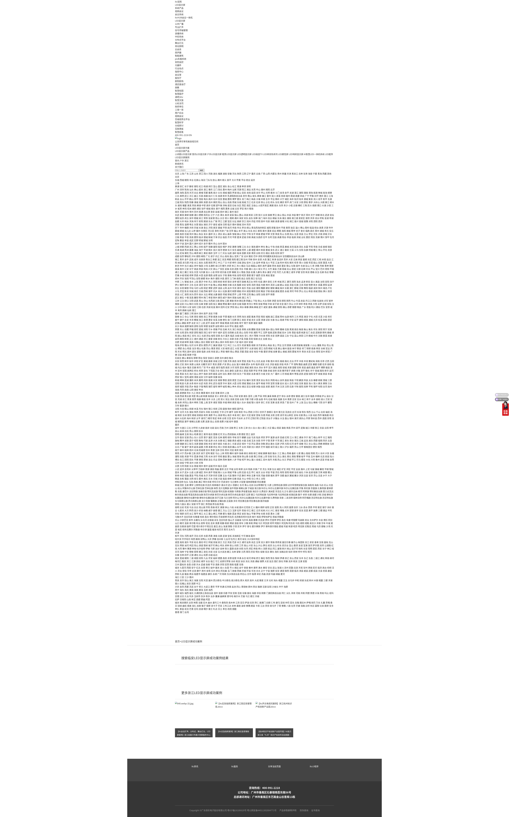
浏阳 (206, 329)
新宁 (215, 332)
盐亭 (258, 262)
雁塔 (201, 380)
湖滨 (315, 288)
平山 (253, 361)
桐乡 (210, 249)
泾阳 (177, 383)
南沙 (215, 192)
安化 (194, 335)
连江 (206, 316)
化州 (215, 199)
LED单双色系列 (270, 154)
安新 (299, 367)
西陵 (314, 300)
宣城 (251, 342)
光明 (268, 192)
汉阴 (287, 386)
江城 (177, 202)
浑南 (208, 411)
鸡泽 (286, 364)
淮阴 (307, 218)
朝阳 (187, 180)
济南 (177, 224)
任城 (187, 234)
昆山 (217, 218)
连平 (320, 199)
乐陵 (249, 237)
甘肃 (305, 173)
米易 (324, 259)
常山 (320, 249)
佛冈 (215, 202)
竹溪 (298, 300)
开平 (187, 199)
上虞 (249, 249)
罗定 (242, 208)
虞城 (277, 291)
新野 (234, 291)
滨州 (244, 224)
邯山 (229, 364)
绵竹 (234, 262)
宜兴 (260, 214)
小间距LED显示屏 (183, 154)
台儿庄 (188, 230)
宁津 (215, 237)
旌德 (189, 354)
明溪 (301, 316)
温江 (219, 259)
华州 (225, 383)
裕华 (191, 361)
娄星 (210, 338)
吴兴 (215, 249)
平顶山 (192, 278)
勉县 (196, 386)
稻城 (187, 275)
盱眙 (322, 218)
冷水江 (226, 338)
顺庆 (260, 265)
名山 (289, 268)
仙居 (229, 253)
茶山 (263, 202)
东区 (239, 205)
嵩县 (317, 281)
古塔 (277, 415)
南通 (201, 211)
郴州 (222, 326)
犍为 (224, 265)
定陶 (177, 240)
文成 (320, 246)
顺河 (239, 281)
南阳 (238, 278)
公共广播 (179, 23)
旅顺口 (270, 411)
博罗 (234, 199)
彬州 (196, 383)
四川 (206, 173)
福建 (220, 173)
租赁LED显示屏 (229, 154)
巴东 (323, 307)
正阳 (249, 294)
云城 (232, 208)
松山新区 (289, 415)
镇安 (196, 389)
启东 (251, 218)
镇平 (210, 291)
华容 (270, 303)
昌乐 (312, 230)
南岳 (296, 329)
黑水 (264, 272)
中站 (191, 288)
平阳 (311, 246)
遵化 (177, 364)
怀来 (260, 370)
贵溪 (189, 399)
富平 (258, 383)
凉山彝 (301, 256)
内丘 (180, 367)
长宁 (187, 186)
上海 (182, 173)
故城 (320, 373)
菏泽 (249, 224)
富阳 (215, 246)
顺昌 (306, 319)
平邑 (187, 237)
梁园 (249, 291)
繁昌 (249, 345)
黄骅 (229, 373)
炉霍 (298, 272)
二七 (182, 281)
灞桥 (191, 380)
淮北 (203, 342)
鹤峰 (184, 310)
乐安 (268, 402)
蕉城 (222, 322)
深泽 (239, 361)
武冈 (225, 332)
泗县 (246, 351)
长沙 (177, 326)
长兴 (229, 249)
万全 (217, 370)
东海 (279, 218)
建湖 (206, 221)
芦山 (313, 268)
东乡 (244, 402)
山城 (277, 284)
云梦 (320, 303)
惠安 (210, 319)
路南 (282, 361)
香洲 (272, 192)
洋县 (187, 386)
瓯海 (296, 246)
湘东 (245, 396)
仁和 (319, 259)
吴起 (296, 383)
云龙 (265, 214)
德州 (234, 224)
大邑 (264, 259)
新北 (322, 214)
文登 (272, 234)
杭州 (177, 243)
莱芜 (215, 227)
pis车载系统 (180, 58)
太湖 (251, 348)
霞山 (250, 195)
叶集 (261, 351)
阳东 (182, 202)
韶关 (201, 189)
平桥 (296, 291)
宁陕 (296, 386)
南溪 (177, 268)
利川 (313, 307)
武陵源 (318, 332)
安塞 (277, 383)
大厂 (272, 373)
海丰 (291, 199)
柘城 (272, 291)
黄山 (217, 342)
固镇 (289, 345)
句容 (268, 221)
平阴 (225, 227)
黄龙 (320, 383)
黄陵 (325, 383)
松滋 (213, 307)
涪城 (239, 262)
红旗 (296, 284)
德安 (293, 396)
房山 (215, 180)
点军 (326, 300)
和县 (189, 348)
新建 (205, 396)
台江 (182, 316)
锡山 (236, 214)
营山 (288, 265)
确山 (253, 294)
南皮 (206, 373)
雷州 (269, 195)
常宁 (325, 329)
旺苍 (296, 262)
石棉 (303, 268)
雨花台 (207, 214)
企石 (268, 202)
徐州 (187, 211)
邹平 (327, 237)
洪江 (206, 338)
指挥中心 (179, 71)
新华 (187, 284)
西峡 (206, 291)
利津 (222, 230)
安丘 (331, 230)
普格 (229, 275)
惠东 (239, 199)
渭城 (325, 380)
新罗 (189, 322)
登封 (229, 281)
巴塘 (177, 275)
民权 (258, 291)
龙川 (315, 199)
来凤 (180, 310)
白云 (196, 192)
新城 (177, 380)
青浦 (239, 186)
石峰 (225, 329)
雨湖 (258, 329)
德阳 (198, 256)
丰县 (289, 214)
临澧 (298, 332)
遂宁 (212, 256)
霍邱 (266, 351)
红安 (227, 307)
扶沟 (191, 294)
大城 (263, 373)
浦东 (225, 186)
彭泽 (307, 396)
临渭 (220, 383)
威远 (191, 265)
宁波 (182, 243)
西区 (244, 205)
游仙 (244, 262)
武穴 (261, 307)
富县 (306, 383)
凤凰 (246, 338)
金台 (263, 380)
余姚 (277, 246)
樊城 (225, 303)
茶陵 (244, 329)
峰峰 (243, 364)
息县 (177, 294)
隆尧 (189, 367)
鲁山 (215, 284)
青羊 (182, 259)
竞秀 (237, 367)
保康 (244, 303)
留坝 (215, 386)
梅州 (229, 189)
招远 (274, 230)
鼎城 (279, 332)
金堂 (260, 259)
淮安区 (302, 218)
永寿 (191, 383)
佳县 (263, 386)
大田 (315, 316)
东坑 (277, 202)
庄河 (294, 411)
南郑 (177, 386)
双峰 (215, 338)
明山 (225, 415)
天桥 (191, 227)
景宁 (282, 253)
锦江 (177, 259)
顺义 (224, 180)
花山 (329, 345)
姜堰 (282, 221)
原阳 (325, 284)
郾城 (296, 288)
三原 (330, 380)
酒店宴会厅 (180, 84)
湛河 (201, 284)
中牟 (206, 281)
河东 (315, 234)
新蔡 (272, 294)
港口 (319, 205)
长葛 (287, 288)
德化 (225, 319)
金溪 (277, 402)
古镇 (295, 205)
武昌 (196, 300)
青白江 (209, 259)
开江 (265, 268)
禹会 (270, 345)
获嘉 (320, 284)
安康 (215, 377)
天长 (180, 351)
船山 (315, 262)
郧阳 (284, 300)
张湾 (279, 300)
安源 (241, 396)
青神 (326, 265)
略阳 (206, 386)
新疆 (284, 173)
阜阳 (227, 342)
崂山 (249, 227)
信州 (291, 402)
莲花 (250, 396)
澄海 (311, 192)
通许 (265, 281)
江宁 (212, 214)
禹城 (253, 237)
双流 (224, 259)
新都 (215, 259)
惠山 (241, 214)
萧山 (196, 246)
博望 (180, 348)
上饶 (227, 392)
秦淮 (182, 214)
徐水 (256, 367)
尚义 (241, 370)
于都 (251, 399)
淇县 (291, 284)
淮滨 (330, 291)
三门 (220, 253)
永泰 (220, 316)
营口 (210, 408)
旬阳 (320, 386)
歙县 (289, 348)
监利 (194, 307)
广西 (263, 173)
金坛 (332, 214)
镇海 (253, 246)
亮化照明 (179, 46)
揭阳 (268, 189)
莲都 (244, 253)
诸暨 (253, 249)
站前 (315, 415)
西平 (234, 294)
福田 (229, 192)
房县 (303, 300)
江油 (277, 262)
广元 (208, 256)
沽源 (236, 370)
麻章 (259, 195)
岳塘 (263, 329)
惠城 (225, 199)
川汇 (182, 294)
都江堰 (239, 259)
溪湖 (220, 415)
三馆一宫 (179, 109)
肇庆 (210, 189)
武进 (327, 214)
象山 (268, 246)
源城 (306, 199)
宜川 (315, 383)
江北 (244, 246)
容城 (285, 367)
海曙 (239, 246)
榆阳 (225, 386)
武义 (277, 249)
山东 (196, 173)
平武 (272, 262)
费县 (182, 237)
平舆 (244, 294)
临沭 (201, 237)
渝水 (329, 396)
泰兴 (296, 221)
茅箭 (274, 300)
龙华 (258, 192)
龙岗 (249, 192)
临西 (223, 367)
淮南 (191, 342)
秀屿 (282, 316)
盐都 (177, 221)
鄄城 (206, 240)
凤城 (268, 415)
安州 (249, 262)
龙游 (330, 249)
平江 (260, 332)
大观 (237, 348)
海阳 (284, 230)
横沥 (282, 202)
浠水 (242, 307)
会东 (220, 275)
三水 (177, 195)
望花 (189, 415)
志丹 (291, 383)
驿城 (229, 294)
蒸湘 (291, 329)
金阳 (239, 275)
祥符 (255, 281)
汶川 (238, 272)
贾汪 (275, 214)
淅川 (220, 291)
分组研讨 (179, 125)
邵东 (187, 332)
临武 (232, 335)
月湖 (180, 399)
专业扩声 (179, 27)
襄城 (277, 288)
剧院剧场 (179, 81)
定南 (237, 399)
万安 (328, 399)
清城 (196, 202)
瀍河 (289, 281)
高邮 (239, 221)
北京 (177, 173)
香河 (258, 373)
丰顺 (263, 199)
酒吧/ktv (179, 97)
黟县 (299, 348)
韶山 (272, 329)
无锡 (182, 211)
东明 (210, 240)
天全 (308, 268)
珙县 (201, 268)
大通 (294, 345)
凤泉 (306, 284)
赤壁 (289, 307)
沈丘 (206, 294)
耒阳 (320, 329)
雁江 (187, 272)
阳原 (251, 370)
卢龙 (224, 364)
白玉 (317, 272)
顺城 (194, 415)
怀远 (279, 345)
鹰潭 (203, 392)
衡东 (311, 329)
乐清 (177, 249)
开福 (191, 329)
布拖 (234, 275)
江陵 (199, 307)
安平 (315, 373)
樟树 (229, 402)
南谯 (313, 348)
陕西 (239, 173)
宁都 (246, 399)
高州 (210, 199)
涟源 (232, 338)
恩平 (196, 199)
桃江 (189, 335)
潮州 (263, 189)
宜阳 (327, 281)
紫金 (311, 199)
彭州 (245, 259)
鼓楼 (191, 214)
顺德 (330, 192)
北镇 (301, 415)
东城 (177, 180)
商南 (187, 389)
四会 (302, 195)
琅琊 (308, 348)
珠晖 (277, 329)
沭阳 (311, 221)
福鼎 (260, 322)
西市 (320, 415)
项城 (225, 294)
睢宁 (298, 214)
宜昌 (191, 297)
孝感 (210, 297)
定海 (182, 253)
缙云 (268, 253)
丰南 (301, 361)
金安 (251, 351)
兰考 (275, 281)
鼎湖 (293, 195)
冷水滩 (262, 335)
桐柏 (239, 291)
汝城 (237, 335)
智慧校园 (179, 90)
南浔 (220, 249)
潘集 (319, 345)
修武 (206, 288)
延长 (282, 383)
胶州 (278, 227)
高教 (177, 87)
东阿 (270, 237)
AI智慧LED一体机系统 (314, 154)
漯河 (227, 278)
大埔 (258, 199)
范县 (249, 288)
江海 (331, 195)
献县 (215, 373)
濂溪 (269, 396)
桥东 (196, 370)
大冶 (264, 300)
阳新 (269, 300)
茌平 (265, 237)
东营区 (204, 230)
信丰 (208, 399)
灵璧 (242, 351)
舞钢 (225, 284)
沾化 (303, 237)
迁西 (327, 361)
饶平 (203, 208)
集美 (253, 316)
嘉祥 (210, 234)
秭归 (191, 303)
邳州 (308, 214)
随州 (229, 297)
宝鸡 (187, 377)
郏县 (220, 284)
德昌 (210, 275)
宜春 (217, 392)
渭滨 (258, 380)
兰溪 (291, 249)
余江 (184, 399)
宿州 (232, 342)
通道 (201, 338)
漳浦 (263, 319)
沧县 (177, 373)
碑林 (182, 380)
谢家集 (306, 345)
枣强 (296, 373)
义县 (310, 415)
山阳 (201, 288)
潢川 (325, 291)
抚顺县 (200, 415)
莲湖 (187, 380)
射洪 (177, 265)
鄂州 (201, 297)
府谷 (239, 386)
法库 (236, 411)
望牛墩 (219, 205)
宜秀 (242, 348)
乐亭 (322, 361)
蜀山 (187, 345)
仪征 (234, 221)
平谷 (243, 180)
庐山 (324, 396)
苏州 (196, 211)
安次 (239, 373)
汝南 (263, 294)
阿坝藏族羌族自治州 (272, 256)
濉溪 (213, 348)
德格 (312, 272)
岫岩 (328, 411)
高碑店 (190, 370)
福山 (236, 230)
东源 (330, 199)
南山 (239, 192)
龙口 (255, 230)
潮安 (199, 208)
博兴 (322, 237)
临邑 (225, 237)
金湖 (326, 218)
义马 (177, 291)
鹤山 (191, 199)
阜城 (330, 373)
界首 (223, 351)
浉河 (291, 291)
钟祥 (301, 303)
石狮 (234, 319)
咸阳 (191, 377)
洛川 (311, 383)
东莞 (253, 189)
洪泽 (312, 218)
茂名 (220, 189)
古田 (232, 322)
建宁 (182, 319)
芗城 (249, 319)
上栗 (255, 396)
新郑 (225, 281)
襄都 (315, 364)
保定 (205, 357)
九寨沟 (259, 272)
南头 (276, 205)
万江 (249, 202)
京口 (244, 221)
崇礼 (222, 370)
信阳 (248, 278)
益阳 (217, 326)
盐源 (206, 275)
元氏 (258, 361)
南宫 (227, 367)
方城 (201, 291)
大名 (267, 364)
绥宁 (210, 332)
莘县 (289, 237)
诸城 (322, 230)
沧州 (222, 357)
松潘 (253, 272)
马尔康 (202, 272)
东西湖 (211, 300)
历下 (177, 227)
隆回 (201, 332)
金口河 (218, 265)
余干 (325, 402)
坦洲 (189, 208)
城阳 (269, 227)
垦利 (217, 230)
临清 (294, 237)
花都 (206, 192)
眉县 (287, 380)
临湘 (270, 332)
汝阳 (322, 281)
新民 (241, 411)
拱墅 (182, 246)
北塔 (182, 332)
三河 (282, 373)
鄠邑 (225, 380)
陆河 (296, 199)
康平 (231, 411)
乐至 (196, 272)
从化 (220, 192)
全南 (242, 399)
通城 (275, 307)
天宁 (313, 214)
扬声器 (178, 52)
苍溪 (311, 262)
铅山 (311, 402)
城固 (182, 386)
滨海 (191, 221)
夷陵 (177, 303)
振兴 (244, 415)
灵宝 (182, 291)
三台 (253, 262)
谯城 (285, 351)
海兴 (191, 373)
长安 (296, 202)
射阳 (201, 221)
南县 (184, 335)
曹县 (182, 240)
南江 (182, 272)
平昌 (332, 268)
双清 (330, 329)
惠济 (201, 281)
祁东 (315, 329)
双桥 (275, 370)
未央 (196, 380)
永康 (306, 249)
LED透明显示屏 (244, 154)
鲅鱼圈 (325, 415)
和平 (325, 199)
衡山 (306, 329)
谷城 (239, 303)
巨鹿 (194, 367)
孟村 (220, 373)
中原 (177, 281)
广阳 (244, 373)
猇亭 (331, 300)
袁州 (191, 402)
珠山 (231, 396)
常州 (191, 211)
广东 (187, 173)
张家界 (211, 326)
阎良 (206, 380)
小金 (212, 272)
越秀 (177, 192)
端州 (288, 195)
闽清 (215, 316)
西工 (284, 281)
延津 (330, 284)
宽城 (317, 370)
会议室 (178, 74)
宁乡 (210, 329)
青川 (301, 262)
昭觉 (244, 275)
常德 (206, 326)
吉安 (212, 392)
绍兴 (201, 243)
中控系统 (179, 36)
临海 (239, 253)
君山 (241, 332)
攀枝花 (188, 256)
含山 (184, 348)
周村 (307, 227)
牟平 (241, 230)
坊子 (298, 230)
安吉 (234, 249)
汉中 (206, 377)
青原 (289, 399)
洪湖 (208, 307)
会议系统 (179, 14)
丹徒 (253, 221)
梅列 (291, 316)
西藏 (324, 173)
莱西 (288, 227)
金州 (276, 411)
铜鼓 (220, 402)
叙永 (201, 262)
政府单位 (179, 106)
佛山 (196, 189)
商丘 (243, 278)
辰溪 (325, 335)
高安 (234, 402)
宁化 (311, 316)
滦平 (303, 370)
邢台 (200, 357)
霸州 (277, 373)
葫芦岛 (240, 408)
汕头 (191, 189)
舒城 (270, 351)
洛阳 (187, 278)
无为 (239, 345)
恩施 (234, 297)
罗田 (232, 307)
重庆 (253, 173)
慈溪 (282, 246)
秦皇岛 (190, 357)
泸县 (191, 262)
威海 (220, 224)
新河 (199, 367)
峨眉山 (254, 265)
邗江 (220, 221)
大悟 (315, 303)
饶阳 (311, 373)
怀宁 (246, 348)
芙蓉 (177, 329)
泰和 (318, 399)
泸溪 (241, 338)
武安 (310, 364)
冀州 (291, 373)
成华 (196, 259)
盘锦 (225, 408)
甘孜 (303, 272)
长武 (201, 383)
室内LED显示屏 (199, 154)
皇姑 (191, 411)
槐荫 (187, 227)
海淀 (203, 180)
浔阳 (264, 396)
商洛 (220, 377)
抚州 (222, 392)
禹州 (282, 288)
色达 (326, 272)
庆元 (263, 253)
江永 (287, 335)
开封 (182, 278)
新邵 (191, 332)
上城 (177, 246)
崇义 (223, 399)
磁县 (277, 364)
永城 (287, 291)
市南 (234, 227)
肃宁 (201, 373)
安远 (227, 399)
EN (190, 135)
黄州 (218, 307)
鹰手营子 (286, 370)
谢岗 (180, 205)
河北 (234, 173)
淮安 (212, 211)
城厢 (268, 316)
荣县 (300, 259)
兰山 (306, 234)
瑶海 (177, 345)
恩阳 (327, 268)
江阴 (255, 214)
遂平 (268, 294)
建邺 (187, 214)
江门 (215, 189)
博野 (323, 367)
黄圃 (271, 205)
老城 (279, 281)
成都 (177, 256)
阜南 (213, 351)
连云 (270, 218)
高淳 (227, 214)
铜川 (182, 377)
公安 (189, 307)
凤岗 (194, 205)
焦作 (212, 278)
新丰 (225, 195)
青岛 (182, 224)
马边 (248, 265)
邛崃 (250, 259)
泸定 (274, 272)
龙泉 (249, 253)
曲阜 (229, 234)
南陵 (253, 345)
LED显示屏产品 (182, 151)
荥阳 (215, 281)
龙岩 (210, 313)
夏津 (239, 237)
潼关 (229, 383)
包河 (191, 345)
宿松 (256, 348)
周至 (234, 380)
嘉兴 (191, 243)
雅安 (251, 256)
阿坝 (217, 272)
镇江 (227, 211)
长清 (201, 227)
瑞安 (330, 246)
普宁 (218, 208)
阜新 (215, 408)
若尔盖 (223, 272)
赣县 (203, 399)
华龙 (234, 288)
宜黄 (272, 402)
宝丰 (206, 284)
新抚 (180, 415)
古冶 (291, 361)
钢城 (220, 227)
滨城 (298, 237)
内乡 (215, 291)
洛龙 (298, 281)
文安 (268, 373)
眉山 (232, 256)
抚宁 (210, 364)
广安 (241, 256)
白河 (325, 386)
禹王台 (250, 281)
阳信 (313, 237)
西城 (182, 180)
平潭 (225, 316)
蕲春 (246, 307)
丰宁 (312, 370)
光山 (306, 291)
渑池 (325, 288)
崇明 (249, 186)
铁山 (260, 300)
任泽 (324, 364)
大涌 (324, 205)
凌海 (296, 415)
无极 (249, 361)
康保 (232, 370)
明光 (184, 351)
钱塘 (210, 246)
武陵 (275, 332)
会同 (177, 338)
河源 (239, 189)
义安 (223, 348)
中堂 (203, 205)
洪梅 (225, 205)
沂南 (320, 234)
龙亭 (234, 281)
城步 (220, 332)
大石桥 (183, 418)
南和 (329, 364)
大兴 (234, 180)
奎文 (303, 230)
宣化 (206, 370)
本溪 (196, 408)
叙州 (182, 268)
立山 (313, 411)
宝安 (244, 192)
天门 (249, 297)
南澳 (315, 192)
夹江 (234, 265)
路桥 (210, 253)
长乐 (234, 316)
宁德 (215, 313)
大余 (213, 399)
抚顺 (191, 408)
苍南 (315, 246)
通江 (177, 272)
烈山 (208, 348)
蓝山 (296, 335)
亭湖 (331, 218)
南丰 (258, 402)
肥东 (201, 345)
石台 (313, 351)
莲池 (242, 367)
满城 (246, 367)
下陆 (255, 300)
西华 (196, 294)
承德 (217, 357)
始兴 (210, 195)
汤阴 (253, 284)
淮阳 (187, 294)
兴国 (256, 399)
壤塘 (234, 272)
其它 (187, 160)
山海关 (197, 364)
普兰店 (281, 411)
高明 (182, 195)
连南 (229, 202)
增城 (225, 192)
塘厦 (184, 205)
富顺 (305, 259)
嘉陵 (269, 265)
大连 (182, 408)
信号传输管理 (181, 30)
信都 (320, 364)
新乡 (208, 278)
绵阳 (203, 256)
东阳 (301, 249)
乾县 (182, 383)
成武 (191, 240)
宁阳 (249, 234)
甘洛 (263, 275)
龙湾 (291, 246)
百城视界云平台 (182, 119)
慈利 (324, 332)
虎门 (291, 202)
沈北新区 (214, 411)
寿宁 (241, 322)
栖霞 (201, 214)
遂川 (323, 399)
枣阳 (255, 303)
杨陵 (320, 380)
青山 (201, 300)
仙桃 (239, 297)
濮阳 (217, 278)
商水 (201, 294)
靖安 (215, 402)
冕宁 (253, 275)
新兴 (246, 208)
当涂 (194, 348)
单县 (187, 240)
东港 (287, 234)
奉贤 (244, 186)
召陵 (301, 288)
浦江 (282, 249)
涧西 (294, 281)
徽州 (285, 348)
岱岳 (244, 234)
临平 (206, 246)
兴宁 (282, 199)
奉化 (263, 246)
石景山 (197, 180)
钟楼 (317, 214)
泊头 (225, 373)
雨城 (284, 268)
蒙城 (294, 351)
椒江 (201, 253)
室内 (177, 160)
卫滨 (301, 284)
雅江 (288, 272)
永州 (227, 326)
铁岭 (229, 408)
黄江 (327, 202)
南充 (227, 256)
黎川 (253, 402)
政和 (325, 319)
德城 (206, 237)
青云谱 (188, 396)
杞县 (260, 281)
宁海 (272, 246)
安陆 (329, 303)
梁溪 (232, 214)
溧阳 (177, 218)
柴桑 (274, 396)
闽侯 (201, 316)
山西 (268, 173)
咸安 (266, 307)
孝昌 (310, 303)
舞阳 (306, 288)
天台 (225, 253)
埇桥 (227, 351)
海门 (260, 218)
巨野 (196, 240)
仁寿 (312, 265)
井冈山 (185, 402)
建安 (268, 288)
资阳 (260, 256)
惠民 (308, 237)
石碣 (213, 205)
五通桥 (211, 265)
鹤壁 (203, 278)
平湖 (206, 249)
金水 (191, 281)
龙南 (232, 399)
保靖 (255, 338)
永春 (220, 319)
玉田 (332, 361)
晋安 (196, 316)
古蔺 (206, 262)
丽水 (225, 243)
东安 (272, 335)
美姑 (268, 275)
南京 (177, 211)
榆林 (210, 377)
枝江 (215, 303)
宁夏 (315, 173)
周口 (253, 278)
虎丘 (187, 218)
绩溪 (184, 354)
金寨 (275, 351)
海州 (265, 218)
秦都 (315, 380)
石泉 (291, 386)
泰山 (239, 234)
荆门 (206, 297)
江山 (177, 253)
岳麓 (187, 329)
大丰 (182, 221)
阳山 (220, 202)
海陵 (272, 221)
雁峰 (282, 329)
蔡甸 (222, 300)
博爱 (210, 288)
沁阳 (225, 288)
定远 (328, 348)
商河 (229, 227)
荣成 (277, 234)
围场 (322, 370)
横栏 (300, 205)
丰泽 (191, 319)
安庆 (212, 342)
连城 (212, 322)
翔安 (263, 316)
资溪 (282, 402)
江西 (244, 173)
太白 (311, 380)
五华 (268, 199)
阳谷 (284, 237)
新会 (177, 199)
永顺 (265, 338)
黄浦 (177, 186)
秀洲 (187, 249)
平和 (287, 319)
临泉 (203, 351)
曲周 (305, 364)
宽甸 (258, 415)
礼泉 (187, 383)
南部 (279, 265)
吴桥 (210, 373)
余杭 (201, 246)
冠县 (275, 237)
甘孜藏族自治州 (290, 256)
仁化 (215, 195)
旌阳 (210, 262)
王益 (239, 380)
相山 (199, 348)
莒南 (191, 237)
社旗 (225, 291)
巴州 (322, 268)
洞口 (206, 332)
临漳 (258, 364)
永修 (288, 396)
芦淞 (220, 329)
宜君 (253, 380)
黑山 (305, 415)
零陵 (256, 335)
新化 (220, 338)
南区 (249, 205)
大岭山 (316, 202)
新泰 (258, 234)
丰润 (306, 361)
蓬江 (326, 195)
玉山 (306, 402)
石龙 (253, 202)
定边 (249, 386)
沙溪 (329, 205)
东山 (277, 319)
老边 (331, 415)
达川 (255, 268)
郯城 (325, 234)
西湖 (187, 246)
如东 (246, 218)
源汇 (291, 288)
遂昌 (272, 253)
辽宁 (249, 173)
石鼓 (287, 329)
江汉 (182, 300)
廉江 (264, 195)
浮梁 (236, 396)
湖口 (303, 396)
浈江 (191, 195)
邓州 (244, 291)
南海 (325, 192)
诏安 (268, 319)
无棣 (317, 237)
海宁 (201, 249)
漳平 (217, 322)
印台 (244, 380)
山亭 (193, 230)
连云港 (207, 211)
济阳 (210, 227)
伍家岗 (320, 300)
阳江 (244, 189)
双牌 (277, 335)
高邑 (234, 361)
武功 (215, 383)
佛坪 (220, 386)
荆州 (215, 297)
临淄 (312, 227)
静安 (191, 186)
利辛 (299, 351)
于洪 (222, 411)
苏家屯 (202, 411)
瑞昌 (312, 396)
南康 (199, 399)
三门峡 (233, 278)
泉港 (206, 319)
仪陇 (293, 265)
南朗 (314, 205)
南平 (206, 313)
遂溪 (278, 195)
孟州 (229, 288)
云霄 (258, 319)
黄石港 (242, 300)
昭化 (287, 262)
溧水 (222, 214)
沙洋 (296, 303)
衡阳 (191, 326)
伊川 (177, 284)
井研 (229, 265)
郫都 (229, 259)
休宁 (294, 348)
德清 (225, 249)
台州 (220, 243)
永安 (187, 319)
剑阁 (306, 262)
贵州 (279, 173)
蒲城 (249, 383)
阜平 (266, 367)
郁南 (251, 208)
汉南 (217, 300)
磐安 (287, 249)
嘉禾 (227, 335)
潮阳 (301, 192)
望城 (201, 329)
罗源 (210, 316)
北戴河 (204, 364)
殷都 (239, 284)
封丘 (177, 288)
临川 (239, 402)
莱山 (245, 230)
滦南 (317, 361)
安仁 (246, 335)
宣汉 (260, 268)
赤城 (270, 370)
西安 (177, 377)
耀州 (249, 380)
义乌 (296, 249)
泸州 (193, 256)
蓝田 (229, 380)
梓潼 (263, 262)
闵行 (210, 186)
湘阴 (255, 332)
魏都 (263, 288)
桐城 (270, 348)
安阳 (198, 278)
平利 (311, 386)
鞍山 (187, 408)
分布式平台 (180, 39)
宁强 (201, 386)
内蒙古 (273, 173)
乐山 (222, 256)
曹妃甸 (312, 361)
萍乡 (189, 392)
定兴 (270, 367)
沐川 (238, 265)
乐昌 (201, 195)
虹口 (201, 186)
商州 (330, 386)
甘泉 (301, 383)
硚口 (187, 300)
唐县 (275, 367)
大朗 (322, 202)
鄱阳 (330, 402)
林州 (268, 284)
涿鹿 (265, 370)
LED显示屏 (180, 4)
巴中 (255, 256)
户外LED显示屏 (214, 154)
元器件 (178, 65)
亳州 (241, 342)
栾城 (215, 361)
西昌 (196, 275)
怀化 (232, 326)
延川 (287, 383)
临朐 (307, 230)
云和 (258, 253)
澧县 (294, 332)
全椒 (323, 348)
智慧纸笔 (179, 131)
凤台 (324, 345)
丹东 (201, 408)
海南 (310, 173)
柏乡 (184, 367)
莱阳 (260, 230)
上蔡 (239, 294)
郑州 (177, 278)
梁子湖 (276, 303)
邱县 (281, 364)
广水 (304, 307)
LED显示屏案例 (182, 157)
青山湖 (199, 396)
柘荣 (251, 322)
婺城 (268, 249)
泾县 (180, 354)
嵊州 (258, 249)
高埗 (208, 205)
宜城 (260, 303)
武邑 (301, 373)
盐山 (196, 373)
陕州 (320, 288)
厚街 (306, 202)
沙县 (325, 316)
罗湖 (234, 192)
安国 (184, 370)
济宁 (210, 224)
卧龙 (187, 291)
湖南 (225, 173)
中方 (315, 335)
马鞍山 (197, 342)
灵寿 (229, 361)
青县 (182, 373)
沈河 (182, 411)
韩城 (263, 383)
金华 (206, 243)
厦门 (182, 313)
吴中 (191, 218)
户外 (182, 160)
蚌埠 (187, 342)
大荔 (234, 383)
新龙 (307, 272)
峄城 (182, 230)
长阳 (196, 303)
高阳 (280, 367)
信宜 (220, 199)
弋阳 (320, 402)
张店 (293, 227)
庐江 (210, 345)
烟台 (201, 224)
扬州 (222, 211)
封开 (316, 195)
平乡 (208, 367)
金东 (272, 249)
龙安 (244, 284)
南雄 (206, 195)
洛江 (201, 319)
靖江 (291, 221)
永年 (253, 364)
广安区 (221, 268)
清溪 (189, 205)
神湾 (184, 208)
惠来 (227, 208)
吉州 (285, 399)
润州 (249, 221)
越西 (258, 275)
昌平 (229, 180)
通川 (251, 268)
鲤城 (196, 319)
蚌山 (265, 345)
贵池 (304, 351)
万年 (177, 405)
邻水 (241, 268)
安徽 (229, 173)
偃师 (182, 284)
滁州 (222, 342)
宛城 (191, 291)
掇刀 (286, 303)
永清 (253, 373)
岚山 (291, 234)
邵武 (330, 319)
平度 (283, 227)
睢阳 (253, 291)
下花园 (211, 370)
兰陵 (177, 237)
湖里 (249, 316)
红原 (229, 272)
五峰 (201, 303)
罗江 (215, 262)
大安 (290, 259)
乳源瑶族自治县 (234, 195)
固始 (320, 291)
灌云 (284, 218)
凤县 (306, 380)
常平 (287, 202)
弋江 (225, 345)
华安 (291, 319)
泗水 (220, 234)
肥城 (263, 234)
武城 (244, 237)
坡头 (254, 195)
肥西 (206, 345)
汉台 (330, 383)
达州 (246, 256)
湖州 (196, 243)
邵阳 (196, 326)
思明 (239, 316)
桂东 (242, 335)
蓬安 (284, 265)
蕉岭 (277, 199)
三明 (191, 313)
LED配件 (329, 154)
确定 (201, 170)
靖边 (244, 386)
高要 (297, 195)
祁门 (304, 348)
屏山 (215, 268)
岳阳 (201, 326)
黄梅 (251, 307)
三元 (296, 316)
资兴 (251, 335)
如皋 (255, 218)
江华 (306, 335)
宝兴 (317, 268)
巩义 (210, 281)
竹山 (293, 300)
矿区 (201, 361)
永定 (193, 322)
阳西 (187, 202)
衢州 (210, 243)
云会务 (178, 49)
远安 (182, 303)
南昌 (177, 392)
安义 (217, 396)
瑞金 (275, 399)
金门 (229, 319)
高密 (177, 234)
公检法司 (179, 103)
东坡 (303, 265)
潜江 (244, 297)
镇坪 (315, 386)
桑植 (329, 332)
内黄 (263, 284)
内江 (217, 256)
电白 (206, 199)
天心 (182, 329)
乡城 (182, 275)
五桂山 (254, 205)
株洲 (182, 326)
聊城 (239, 224)
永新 (180, 402)
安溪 (215, 319)
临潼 (210, 380)
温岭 (234, 253)
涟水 (317, 218)
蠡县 (313, 367)
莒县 (301, 234)
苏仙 (208, 335)
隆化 (307, 370)
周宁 (246, 322)
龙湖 (291, 192)
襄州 (229, 303)
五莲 (296, 234)
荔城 (277, 316)
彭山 (307, 265)
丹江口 (308, 300)
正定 (220, 361)
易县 (304, 367)
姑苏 (182, 218)
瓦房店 (288, 411)
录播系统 (179, 33)
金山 (229, 186)
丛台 (234, 364)
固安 (249, 373)
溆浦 (330, 335)
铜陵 (208, 342)
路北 (287, 361)
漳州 (201, 313)
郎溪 (328, 351)
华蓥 (246, 268)
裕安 (256, 351)
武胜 (236, 268)
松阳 (277, 253)
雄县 (328, 367)
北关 (234, 284)
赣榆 (275, 218)
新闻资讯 (179, 163)
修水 (284, 396)
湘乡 (268, 329)
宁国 (194, 354)
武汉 (177, 297)
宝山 (215, 186)
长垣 (182, 288)
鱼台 (201, 234)
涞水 (261, 367)
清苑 (251, 367)
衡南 (301, 329)
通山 (285, 307)
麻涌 (199, 205)
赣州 (208, 392)
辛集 (268, 361)
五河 (284, 345)
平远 (272, 199)
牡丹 (332, 237)
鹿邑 (220, 294)
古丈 (260, 338)
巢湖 (215, 345)
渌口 (234, 329)
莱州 (264, 230)
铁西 (196, 411)
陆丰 (301, 199)
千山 (318, 411)
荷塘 (215, 329)
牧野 (311, 284)
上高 (206, 402)
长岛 (250, 230)
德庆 (321, 195)
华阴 (268, 383)
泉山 (279, 214)
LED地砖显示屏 (296, 154)
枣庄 (191, 224)
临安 (220, 246)
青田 (253, 253)
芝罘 (231, 230)
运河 (331, 370)
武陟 (215, 288)
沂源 (326, 227)
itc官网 (178, 1)
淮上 (275, 345)
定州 (180, 370)
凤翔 (272, 380)
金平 (287, 192)
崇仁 (263, 402)
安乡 (284, 332)
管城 (187, 281)
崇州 (255, 259)
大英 (330, 262)
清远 (249, 189)
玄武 (177, 214)
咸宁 (225, 297)
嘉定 (220, 186)
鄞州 (258, 246)
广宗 (203, 367)
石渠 (322, 272)
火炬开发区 (263, 205)
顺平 (318, 367)
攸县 (239, 329)
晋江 (239, 319)
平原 (234, 237)
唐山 (184, 357)
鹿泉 (210, 361)
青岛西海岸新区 (258, 227)
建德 (234, 246)
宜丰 (210, 402)
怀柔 (238, 180)
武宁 (279, 396)
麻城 (256, 307)
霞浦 (227, 322)
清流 (306, 316)
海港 (191, 364)
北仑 (249, 246)
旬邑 (206, 383)
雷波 (272, 275)
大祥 (177, 332)
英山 (237, 307)
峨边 (243, 265)
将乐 (330, 316)
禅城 (320, 192)
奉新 (196, 402)
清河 (218, 367)
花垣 (251, 338)
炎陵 (249, 329)
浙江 (201, 173)
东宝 (281, 303)
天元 (229, 329)
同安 (258, 316)
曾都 (294, 307)
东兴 (187, 265)
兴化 (287, 221)
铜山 (284, 214)
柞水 (201, 389)
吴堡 (268, 386)
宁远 (291, 335)
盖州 (177, 418)
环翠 (268, 234)
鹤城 (311, 335)
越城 (239, 249)
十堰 (187, 297)
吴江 (201, 218)
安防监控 (179, 62)
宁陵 (268, 291)
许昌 (222, 278)
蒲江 (269, 259)
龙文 (253, 319)
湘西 (241, 326)
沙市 (180, 307)
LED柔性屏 (283, 154)
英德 (206, 202)
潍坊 (206, 224)
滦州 (187, 364)
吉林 (301, 173)
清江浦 (295, 218)
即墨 (273, 227)
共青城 (318, 396)
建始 (318, 307)
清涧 (272, 386)
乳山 (282, 234)
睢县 (263, 291)
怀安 (255, 370)
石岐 (234, 205)
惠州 (225, 189)
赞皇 (244, 361)
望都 (294, 367)
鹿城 (287, 246)
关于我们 (179, 166)
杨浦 (206, 186)
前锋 (227, 268)
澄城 (244, 383)
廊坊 (226, 357)
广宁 (307, 195)
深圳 (182, 189)
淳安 (229, 246)
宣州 (323, 351)
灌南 (289, 218)
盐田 (253, 192)
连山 (225, 202)
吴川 (273, 195)
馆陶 (296, 364)
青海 (320, 173)
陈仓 (268, 380)
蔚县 (246, 370)
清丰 (239, 288)
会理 (215, 275)
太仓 (222, 218)
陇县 (291, 380)
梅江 (249, 199)
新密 (220, 281)
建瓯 (184, 322)
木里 (201, 275)
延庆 (253, 180)
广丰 (296, 402)
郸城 (210, 294)
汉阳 (191, 300)
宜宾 (236, 256)
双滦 (279, 370)
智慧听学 (179, 122)
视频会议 (179, 11)
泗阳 (315, 221)
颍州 (189, 351)
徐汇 (182, 186)
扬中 (263, 221)
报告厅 (178, 77)
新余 (198, 392)
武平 (208, 322)
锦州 (206, 408)
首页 (177, 144)
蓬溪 (325, 262)
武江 (187, 195)
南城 (244, 202)
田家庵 (299, 345)
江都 (225, 221)
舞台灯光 (179, 42)
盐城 (217, 211)
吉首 (236, 338)
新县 (311, 291)
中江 (220, 262)
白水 (253, 383)
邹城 (234, 234)
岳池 (232, 268)
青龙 (215, 364)
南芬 (229, 415)
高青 (321, 227)
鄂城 (265, 303)
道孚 (293, 272)
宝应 (229, 221)
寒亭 (293, 230)
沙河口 (256, 411)
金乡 (206, 234)
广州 (177, 189)
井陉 (196, 361)
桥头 (272, 202)
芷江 (191, 338)
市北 (239, 227)
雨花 (196, 329)
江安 (187, 268)
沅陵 (320, 335)
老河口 (250, 303)
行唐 (225, 361)
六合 (217, 214)
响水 (187, 221)
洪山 (206, 300)
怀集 (312, 195)
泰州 (232, 211)
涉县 (272, 364)
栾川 (313, 281)
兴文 (210, 268)
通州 (219, 180)
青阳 (318, 351)
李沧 (244, 227)
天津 (289, 173)
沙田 (301, 202)
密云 (248, 180)
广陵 (215, 221)
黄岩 (206, 253)
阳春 (191, 202)
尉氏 (270, 281)
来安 (318, 348)
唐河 (229, 291)
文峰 (229, 284)
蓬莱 (269, 230)
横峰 (315, 402)
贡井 (286, 259)
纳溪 (180, 262)
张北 (227, 370)
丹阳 (258, 221)
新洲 (236, 300)
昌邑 (182, 234)
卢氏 (330, 288)
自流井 (280, 259)
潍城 (288, 230)
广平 (291, 364)
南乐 (244, 288)
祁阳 (268, 335)
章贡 (194, 399)
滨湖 (246, 214)
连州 (210, 202)
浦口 (196, 214)
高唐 (279, 237)
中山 (258, 189)
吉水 (299, 399)
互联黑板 (179, 128)
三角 (305, 205)
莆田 (187, 313)
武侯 (191, 259)
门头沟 (209, 180)
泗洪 (320, 221)
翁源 (220, 195)
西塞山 (249, 300)
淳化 (210, 383)
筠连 (206, 268)
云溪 (236, 332)
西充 (274, 265)
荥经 (294, 268)
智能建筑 (179, 55)
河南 (210, 173)
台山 (182, 199)
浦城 (311, 319)
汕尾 (234, 189)
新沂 (303, 214)
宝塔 (272, 383)
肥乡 (248, 364)
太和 (208, 351)
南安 (244, 319)
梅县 (253, 199)
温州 (187, 243)
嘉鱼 (270, 307)
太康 (215, 294)
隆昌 (201, 265)
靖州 (196, 338)
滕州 (198, 230)
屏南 (236, 322)
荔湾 (187, 192)
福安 (255, 322)
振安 (253, 415)
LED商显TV (257, 154)
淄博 (187, 224)
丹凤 (182, 389)
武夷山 (178, 322)
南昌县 (211, 396)
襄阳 (196, 297)
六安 (236, 342)
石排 (258, 202)
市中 (182, 227)
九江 (193, 392)
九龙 (284, 272)
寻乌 (266, 399)
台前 (253, 288)
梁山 (225, 234)
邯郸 (196, 357)
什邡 (229, 262)
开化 (325, 249)
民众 (310, 205)
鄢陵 (272, 288)
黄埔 (201, 192)
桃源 (303, 332)
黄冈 (220, 297)
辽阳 (220, 408)
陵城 (210, 237)
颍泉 (199, 351)
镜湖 (220, 345)
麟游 (301, 380)
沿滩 (295, 259)
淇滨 (272, 284)
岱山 (191, 253)
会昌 (261, 399)
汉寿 (289, 332)
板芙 (180, 208)
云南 (258, 173)
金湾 (282, 192)
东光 (187, 373)
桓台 (316, 227)
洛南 (177, 389)
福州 (177, 313)
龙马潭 (185, 262)
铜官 (218, 348)
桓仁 (239, 415)
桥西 (182, 361)
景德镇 (183, 392)
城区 (287, 199)
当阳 (210, 303)
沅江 (199, 335)
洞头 (301, 246)
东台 (210, 221)
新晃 (187, 338)
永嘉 (306, 246)
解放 (187, 288)
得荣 (191, 275)
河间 (234, 373)
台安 (323, 411)
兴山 (187, 303)
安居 (320, 262)
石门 (308, 332)
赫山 (180, 335)
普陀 (196, 186)
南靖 (282, 319)
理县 (243, 272)
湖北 (215, 173)
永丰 (313, 399)
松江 (234, 186)
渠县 (275, 268)
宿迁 (236, 211)
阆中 (298, 265)
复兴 (238, 364)
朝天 (291, 262)
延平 (296, 319)
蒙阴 (196, 237)
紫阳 (301, 386)
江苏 (191, 173)
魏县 (301, 364)
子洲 (277, 386)
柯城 (311, 249)
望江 (261, 348)
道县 (282, 335)
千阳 (296, 380)
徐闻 (283, 195)
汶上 (215, 234)
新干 (308, 399)
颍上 (218, 351)
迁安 (182, 364)
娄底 (236, 326)
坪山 (263, 192)
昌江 (226, 396)
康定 (269, 272)
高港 (277, 221)
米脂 (258, 386)
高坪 (264, 265)
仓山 (187, 316)
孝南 (305, 303)
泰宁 (177, 319)
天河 (191, 192)
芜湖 (182, 342)
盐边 (329, 259)
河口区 (211, 230)
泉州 (196, 313)
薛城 (177, 230)
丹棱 (322, 265)
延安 (201, 377)
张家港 (211, 218)
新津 (274, 259)
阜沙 (286, 205)
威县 (213, 367)
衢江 (315, 249)
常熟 (206, 218)
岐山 (277, 380)
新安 (308, 281)
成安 (262, 364)
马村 (196, 288)
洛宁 (332, 281)
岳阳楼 (230, 332)
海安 (241, 218)
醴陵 (253, 329)
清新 (201, 202)
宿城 (301, 221)
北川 (268, 262)
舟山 (215, 243)
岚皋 (306, 386)
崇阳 (280, 307)
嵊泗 (196, 253)
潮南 (306, 192)
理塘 (331, 272)
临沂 (229, 224)
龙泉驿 (202, 259)
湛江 (206, 189)
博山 (302, 227)
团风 (223, 307)
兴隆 (298, 370)
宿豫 (306, 221)
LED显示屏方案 (182, 147)
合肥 (177, 342)
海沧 (244, 316)
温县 (220, 288)
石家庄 (178, 357)
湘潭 (187, 326)
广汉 (225, 262)
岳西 (266, 348)
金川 (208, 272)
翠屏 (331, 265)
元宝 (249, 415)
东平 (253, 234)
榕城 (208, 208)
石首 (203, 307)
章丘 (206, 227)
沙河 (232, 367)
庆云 (220, 237)
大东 (187, 411)
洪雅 (317, 265)
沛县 (294, 214)
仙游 (287, 316)
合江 (196, 262)
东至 (308, 351)
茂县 (248, 272)
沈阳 (177, 408)
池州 (246, 342)
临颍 (311, 288)
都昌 (298, 396)
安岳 (191, 272)
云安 (237, 208)
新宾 (206, 415)
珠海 (187, 189)
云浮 (272, 189)
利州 (282, 262)
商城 (315, 291)
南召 (196, 291)
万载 (201, 402)
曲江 (196, 195)
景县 (325, 373)
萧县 (237, 351)
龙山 (270, 338)
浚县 (287, 284)
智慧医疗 (179, 93)
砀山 (232, 351)
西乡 (191, 386)
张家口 (211, 357)
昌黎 (219, 364)
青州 (317, 230)
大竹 (270, 268)
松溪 (320, 319)
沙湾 (206, 265)
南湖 (182, 249)
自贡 (182, 256)
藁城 (206, 361)
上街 (196, 281)
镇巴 (210, 386)
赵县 (263, 361)
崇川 (227, 218)
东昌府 (259, 237)
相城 (196, 218)
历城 (196, 227)
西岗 (250, 411)
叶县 (210, 284)
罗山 (301, 291)
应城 (324, 303)
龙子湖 (259, 345)
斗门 (277, 192)
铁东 (304, 411)
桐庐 (225, 246)
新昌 (263, 249)
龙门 (244, 199)
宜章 (218, 335)
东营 (196, 224)
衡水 (231, 357)
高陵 (220, 380)
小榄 (290, 205)
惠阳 (229, 199)
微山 (196, 234)
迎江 (232, 348)
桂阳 (213, 335)
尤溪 (320, 316)
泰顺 (325, 246)
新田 (301, 335)
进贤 (222, 396)
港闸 (232, 218)
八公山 (313, 345)
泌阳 (258, 294)
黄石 (182, 297)
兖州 (191, 234)
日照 (225, 224)
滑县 (258, 284)
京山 (291, 303)
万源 (279, 268)
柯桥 (244, 249)
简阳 (234, 259)
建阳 (301, 319)
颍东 (194, 351)
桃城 (287, 373)
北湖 (203, 335)
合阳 (239, 383)
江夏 (227, 300)
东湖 (177, 396)
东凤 (281, 205)
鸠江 (229, 345)
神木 (234, 386)
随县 (299, 307)
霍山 (280, 351)
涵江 (272, 316)
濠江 (296, 192)
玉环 (215, 253)
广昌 (287, 402)
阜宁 (196, 221)
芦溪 (260, 396)
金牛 (187, 259)
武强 (306, 373)
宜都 (206, 303)
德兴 (187, 405)
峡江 (304, 399)
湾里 (193, 396)
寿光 (326, 230)
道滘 (229, 205)
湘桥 (194, 208)
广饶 (226, 230)
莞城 (234, 202)
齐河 (229, 237)
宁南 (225, 275)
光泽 (315, 319)
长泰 (272, 319)
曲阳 (308, 367)
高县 (196, 268)
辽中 (226, 411)
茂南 (201, 199)
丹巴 (279, 272)
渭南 (196, 377)
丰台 (191, 180)
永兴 (223, 335)
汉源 (298, 268)
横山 (229, 386)
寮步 (311, 202)
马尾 (191, 316)
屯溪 (275, 348)
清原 (210, 415)
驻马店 (259, 278)
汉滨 (282, 386)
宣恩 (328, 307)
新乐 (277, 361)
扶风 (282, 380)
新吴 (251, 214)
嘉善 (191, 249)
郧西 (288, 300)
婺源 (182, 405)
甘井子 (263, 411)
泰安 (215, 224)
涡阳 (289, 351)
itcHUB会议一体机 (184, 17)
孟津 (303, 281)
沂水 (330, 234)
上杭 (203, 322)
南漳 (234, 303)
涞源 (289, 367)
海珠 (182, 192)
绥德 (253, 386)
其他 (329, 173)
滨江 (191, 246)
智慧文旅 (179, 100)
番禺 (210, 192)
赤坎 (245, 195)
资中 (196, 265)
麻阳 (182, 338)
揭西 (223, 208)
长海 (299, 411)
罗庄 (311, 234)
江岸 (177, 300)
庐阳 (182, 345)
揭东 (213, 208)
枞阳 (227, 348)
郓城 (201, 240)
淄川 (297, 227)
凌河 (282, 415)
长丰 (196, 345)
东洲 (184, 415)
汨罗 (265, 332)
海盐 (196, 249)
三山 (234, 345)
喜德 (249, 275)
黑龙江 (295, 173)
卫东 (191, 284)
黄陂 (232, 300)
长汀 (198, 322)
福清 (229, 316)
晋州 (272, 361)
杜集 (203, 348)
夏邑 (282, 291)
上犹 (218, 399)
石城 (270, 399)
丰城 (225, 402)
